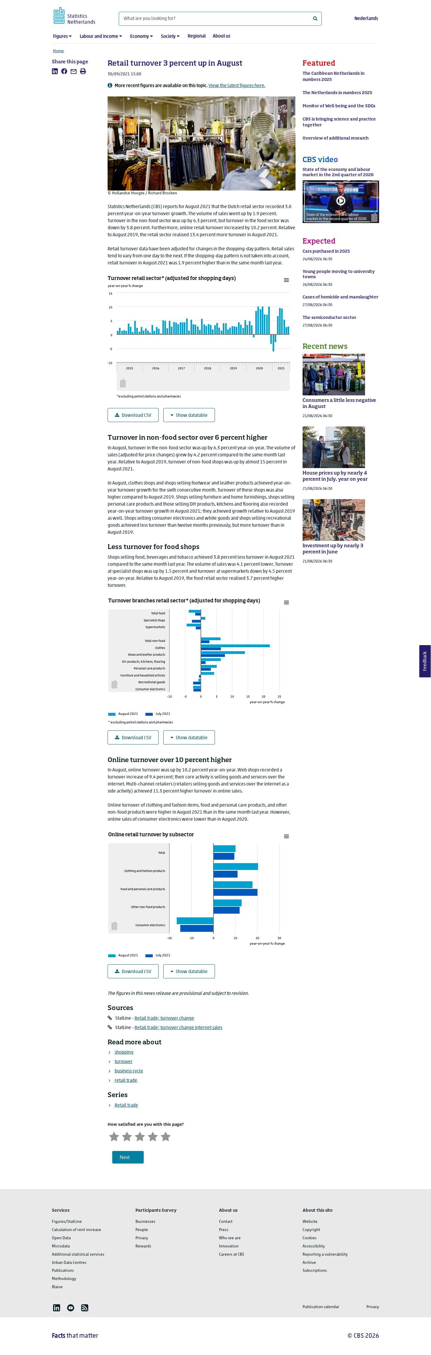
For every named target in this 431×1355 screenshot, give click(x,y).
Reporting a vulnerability (325, 1255)
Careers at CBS (231, 1255)
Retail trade (126, 1105)
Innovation (229, 1246)
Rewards (143, 1246)
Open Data (61, 1238)
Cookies (310, 1238)
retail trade (126, 1080)
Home (58, 51)
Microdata (61, 1246)
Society (168, 36)
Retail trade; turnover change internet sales (178, 1028)
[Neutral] (139, 1136)
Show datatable (192, 415)
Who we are (230, 1238)
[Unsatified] (127, 1136)
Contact (226, 1222)
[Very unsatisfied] (114, 1136)
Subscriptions (315, 1271)
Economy (139, 36)
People (141, 1230)
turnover (124, 1062)
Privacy (141, 1238)
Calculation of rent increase (76, 1230)
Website (310, 1222)
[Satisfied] (152, 1136)
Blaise (57, 1287)
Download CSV (136, 415)
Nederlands (366, 18)
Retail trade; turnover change (164, 1018)
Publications (63, 1271)
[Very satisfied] (165, 1136)
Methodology (64, 1279)
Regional (197, 36)
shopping (124, 1052)
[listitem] (54, 71)
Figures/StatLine (67, 1222)
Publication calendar (321, 1307)
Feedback (425, 661)
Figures (60, 36)
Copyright (311, 1230)
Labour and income (99, 36)
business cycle (129, 1071)
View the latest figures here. (236, 86)
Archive (309, 1263)
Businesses (145, 1222)
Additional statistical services (78, 1255)
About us (221, 36)
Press (223, 1230)
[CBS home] (80, 14)
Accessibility (314, 1246)
